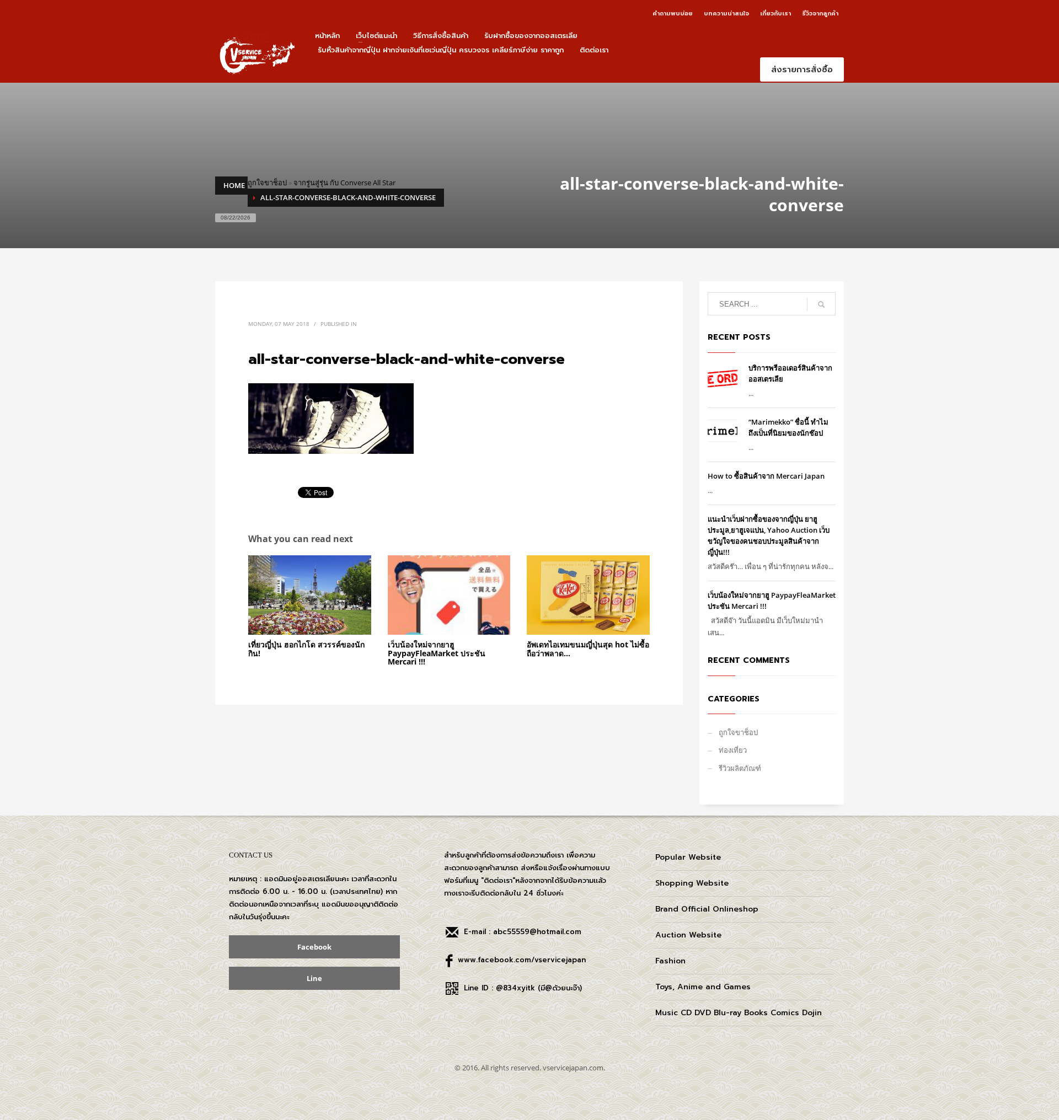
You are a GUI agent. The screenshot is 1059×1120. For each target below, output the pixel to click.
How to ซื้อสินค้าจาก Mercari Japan (766, 476)
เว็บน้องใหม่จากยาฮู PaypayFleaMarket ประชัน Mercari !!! (436, 653)
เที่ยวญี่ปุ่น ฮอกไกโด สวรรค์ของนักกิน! (306, 648)
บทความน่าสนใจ (726, 13)
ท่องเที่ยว (733, 750)
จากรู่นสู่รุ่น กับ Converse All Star (344, 182)
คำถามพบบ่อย (672, 13)
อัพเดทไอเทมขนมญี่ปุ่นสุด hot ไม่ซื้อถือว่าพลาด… (588, 648)
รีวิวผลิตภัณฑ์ (740, 768)
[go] (821, 304)
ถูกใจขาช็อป (267, 182)
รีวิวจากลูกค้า (820, 13)
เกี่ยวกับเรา (775, 13)
